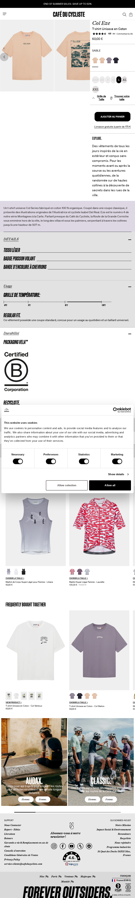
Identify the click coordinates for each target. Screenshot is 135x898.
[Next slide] (86, 57)
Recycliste (125, 838)
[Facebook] (62, 846)
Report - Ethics (12, 829)
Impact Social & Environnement (114, 829)
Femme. (43, 799)
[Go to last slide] (4, 57)
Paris (54, 876)
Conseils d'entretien (14, 850)
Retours (8, 838)
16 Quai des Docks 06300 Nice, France (114, 853)
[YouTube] (71, 846)
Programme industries (119, 847)
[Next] (127, 765)
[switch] (51, 461)
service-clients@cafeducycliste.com (23, 863)
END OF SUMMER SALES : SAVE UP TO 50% (68, 3)
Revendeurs (124, 833)
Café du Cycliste (124, 895)
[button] (113, 116)
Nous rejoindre (123, 842)
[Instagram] (54, 846)
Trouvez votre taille (122, 98)
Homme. (26, 799)
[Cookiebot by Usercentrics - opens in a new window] (115, 410)
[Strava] (80, 846)
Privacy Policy (12, 859)
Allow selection (66, 485)
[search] (123, 14)
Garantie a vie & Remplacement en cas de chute (26, 844)
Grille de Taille (101, 98)
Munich (65, 881)
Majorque (86, 876)
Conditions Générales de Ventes (21, 855)
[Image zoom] (27, 55)
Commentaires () (125, 33)
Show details (116, 474)
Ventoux (68, 876)
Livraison (9, 833)
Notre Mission (123, 825)
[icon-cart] (130, 14)
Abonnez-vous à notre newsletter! (65, 834)
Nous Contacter (12, 825)
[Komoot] (89, 846)
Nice (42, 876)
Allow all (110, 485)
